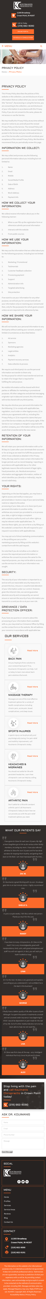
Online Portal (23, 32)
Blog (6, 1218)
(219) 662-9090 (26, 26)
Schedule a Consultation (23, 38)
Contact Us (8, 1222)
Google (27, 1181)
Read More (32, 650)
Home (6, 1197)
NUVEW (11, 1292)
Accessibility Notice (17, 1294)
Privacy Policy (31, 1294)
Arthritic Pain (18, 800)
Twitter (23, 1181)
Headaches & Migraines (17, 766)
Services (7, 1205)
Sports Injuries (19, 731)
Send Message (7, 1152)
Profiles (7, 1201)
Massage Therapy (20, 694)
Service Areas (9, 1209)
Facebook (19, 1181)
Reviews (7, 1213)
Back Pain (14, 658)
